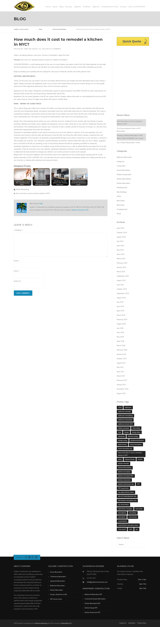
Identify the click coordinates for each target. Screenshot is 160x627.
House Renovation (56, 572)
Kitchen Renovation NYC (92, 603)
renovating (132, 513)
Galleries (77, 7)
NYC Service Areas (56, 599)
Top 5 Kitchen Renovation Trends (128, 142)
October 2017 (122, 359)
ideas (120, 459)
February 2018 (122, 350)
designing (121, 436)
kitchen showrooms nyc (126, 484)
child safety (136, 428)
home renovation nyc (125, 449)
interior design (129, 459)
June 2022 (120, 285)
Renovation (121, 205)
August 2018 (121, 324)
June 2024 (120, 246)
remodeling (122, 513)
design (126, 432)
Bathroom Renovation (124, 157)
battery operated (123, 428)
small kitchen (122, 521)
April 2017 (120, 372)
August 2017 (121, 363)
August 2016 (121, 393)
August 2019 (121, 298)
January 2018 (121, 354)
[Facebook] (26, 557)
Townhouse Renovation (58, 577)
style (130, 529)
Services (68, 7)
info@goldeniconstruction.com (97, 582)
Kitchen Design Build (124, 174)
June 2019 (120, 306)
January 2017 (121, 385)
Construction (121, 166)
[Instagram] (36, 557)
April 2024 (120, 254)
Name (17, 261)
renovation (121, 517)
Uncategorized (122, 209)
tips (137, 529)
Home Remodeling (123, 170)
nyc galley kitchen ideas (126, 492)
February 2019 (122, 319)
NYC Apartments (123, 488)
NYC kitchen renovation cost (127, 500)
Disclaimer (131, 623)
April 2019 (120, 311)
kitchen (140, 459)
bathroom (128, 407)
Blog (61, 7)
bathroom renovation (125, 420)
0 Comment (56, 49)
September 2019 (123, 293)
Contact (123, 7)
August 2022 (121, 280)
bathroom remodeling (125, 416)
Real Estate (121, 201)
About (55, 7)
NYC (138, 484)
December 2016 (122, 389)
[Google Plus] (32, 557)
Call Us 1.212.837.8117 (136, 7)
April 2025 (120, 228)
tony (26, 49)
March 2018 (121, 345)
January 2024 (121, 267)
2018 (119, 407)
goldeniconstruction (137, 440)
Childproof (120, 161)
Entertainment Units (109, 7)
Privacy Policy (141, 623)
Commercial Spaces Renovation (95, 599)
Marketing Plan (122, 187)
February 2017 (122, 380)
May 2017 (120, 367)
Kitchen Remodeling (22, 189)
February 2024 (122, 263)
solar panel (122, 529)
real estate (139, 509)
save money (133, 517)
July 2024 (120, 241)
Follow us (19, 557)
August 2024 (121, 237)
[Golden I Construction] (24, 6)
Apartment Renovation (57, 581)
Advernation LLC (66, 623)
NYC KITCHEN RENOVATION (127, 496)
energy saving (122, 440)
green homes (122, 444)
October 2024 (122, 232)
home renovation (136, 444)
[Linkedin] (29, 557)
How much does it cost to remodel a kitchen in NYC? (33, 193)
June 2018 (120, 332)
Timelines (86, 7)
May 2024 (120, 250)
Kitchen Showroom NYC (92, 612)
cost (119, 432)
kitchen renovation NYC (125, 476)
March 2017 (121, 376)
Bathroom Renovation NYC (93, 594)
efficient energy (133, 436)
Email (17, 271)
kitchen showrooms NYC (80, 210)
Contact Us (122, 623)
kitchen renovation (124, 472)
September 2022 (123, 276)
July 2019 (120, 302)
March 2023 (121, 272)
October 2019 (122, 289)
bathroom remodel (124, 412)
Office (119, 196)
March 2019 (121, 315)
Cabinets (95, 7)
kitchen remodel (123, 463)
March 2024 (121, 259)
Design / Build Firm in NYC (58, 594)
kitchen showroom (124, 480)
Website (17, 281)
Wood (119, 214)
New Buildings (122, 192)
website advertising (41, 623)
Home (48, 7)
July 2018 (120, 328)
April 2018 (120, 341)
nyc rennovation (123, 505)
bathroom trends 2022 (125, 424)
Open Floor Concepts (125, 509)
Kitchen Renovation (123, 183)
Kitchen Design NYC (91, 608)
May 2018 (120, 337)
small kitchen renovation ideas (128, 525)
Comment (19, 230)
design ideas (136, 432)
